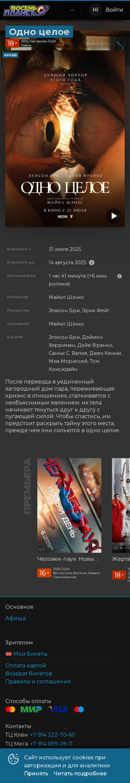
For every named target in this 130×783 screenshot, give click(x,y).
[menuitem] (73, 10)
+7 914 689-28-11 (51, 744)
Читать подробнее (80, 773)
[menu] (67, 10)
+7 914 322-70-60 (52, 735)
